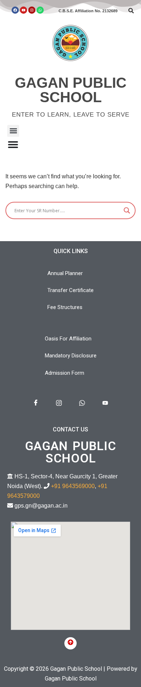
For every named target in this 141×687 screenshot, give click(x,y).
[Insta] (59, 403)
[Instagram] (31, 10)
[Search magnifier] (127, 210)
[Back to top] (70, 643)
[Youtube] (23, 10)
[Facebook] (15, 10)
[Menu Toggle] (13, 144)
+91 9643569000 (73, 486)
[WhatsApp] (82, 403)
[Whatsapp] (40, 10)
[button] (13, 131)
